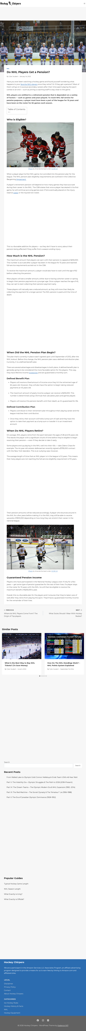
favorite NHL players (29, 84)
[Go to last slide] (4, 654)
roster (15, 193)
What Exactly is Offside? (14, 899)
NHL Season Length (12, 889)
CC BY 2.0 (54, 169)
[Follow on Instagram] (43, 1020)
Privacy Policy (10, 987)
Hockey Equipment (12, 1013)
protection (33, 373)
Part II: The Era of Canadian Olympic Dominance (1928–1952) (31, 797)
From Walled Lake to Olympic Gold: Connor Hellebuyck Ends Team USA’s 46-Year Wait (42, 777)
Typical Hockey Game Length (16, 884)
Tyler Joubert (13, 76)
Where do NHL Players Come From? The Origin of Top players (21, 613)
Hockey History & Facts (13, 1006)
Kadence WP (63, 1025)
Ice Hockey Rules (11, 1003)
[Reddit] (48, 1020)
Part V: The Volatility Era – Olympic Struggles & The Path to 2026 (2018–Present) (39, 782)
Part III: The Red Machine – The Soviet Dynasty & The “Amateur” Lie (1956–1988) (39, 792)
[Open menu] (84, 3)
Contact (7, 990)
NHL (8, 68)
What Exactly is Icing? (13, 894)
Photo (30, 169)
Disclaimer (8, 984)
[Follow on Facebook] (38, 1020)
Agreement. (21, 179)
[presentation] (21, 646)
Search (7, 762)
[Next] (81, 654)
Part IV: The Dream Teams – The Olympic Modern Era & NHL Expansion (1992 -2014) (41, 787)
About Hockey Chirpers (13, 994)
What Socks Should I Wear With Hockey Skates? (65, 613)
